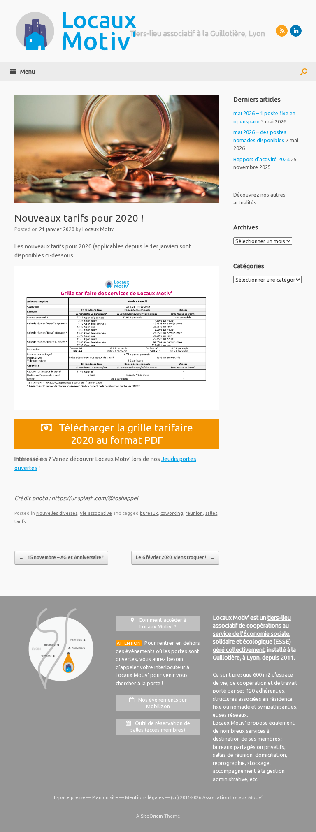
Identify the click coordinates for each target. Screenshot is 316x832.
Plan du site (105, 797)
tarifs (20, 521)
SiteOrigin (152, 815)
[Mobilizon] (282, 31)
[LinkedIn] (296, 31)
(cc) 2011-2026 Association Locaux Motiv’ (217, 797)
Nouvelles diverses (56, 513)
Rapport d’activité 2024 (261, 159)
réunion (194, 513)
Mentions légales (144, 797)
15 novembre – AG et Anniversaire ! (61, 557)
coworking (171, 513)
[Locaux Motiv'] (76, 31)
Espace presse (69, 797)
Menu (27, 71)
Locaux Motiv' (98, 229)
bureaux (149, 513)
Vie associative (96, 513)
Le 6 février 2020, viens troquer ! (175, 557)
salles (211, 513)
